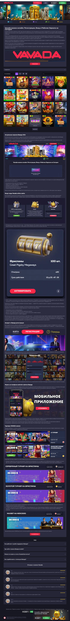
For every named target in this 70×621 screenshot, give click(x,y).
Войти (46, 2)
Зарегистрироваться (37, 2)
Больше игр (35, 129)
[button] (1, 12)
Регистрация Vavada (35, 534)
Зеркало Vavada (35, 63)
